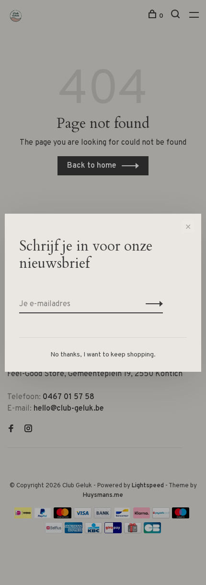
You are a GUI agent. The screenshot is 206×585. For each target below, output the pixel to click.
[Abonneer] (151, 304)
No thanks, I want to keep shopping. (103, 355)
